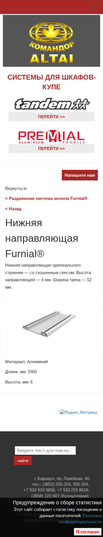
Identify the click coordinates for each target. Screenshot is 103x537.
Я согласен (87, 531)
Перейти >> (51, 116)
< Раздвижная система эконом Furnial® (46, 198)
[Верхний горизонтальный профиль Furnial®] (51, 324)
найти (22, 460)
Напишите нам (80, 175)
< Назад (13, 208)
